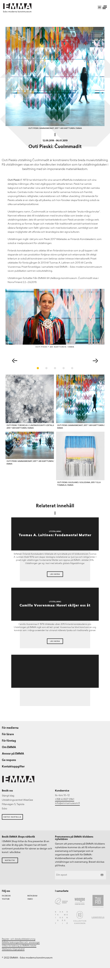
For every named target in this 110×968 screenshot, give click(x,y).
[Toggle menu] (104, 7)
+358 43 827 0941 (64, 799)
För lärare (8, 734)
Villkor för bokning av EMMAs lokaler (19, 946)
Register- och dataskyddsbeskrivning (18, 939)
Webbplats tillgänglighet (13, 949)
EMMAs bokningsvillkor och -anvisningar (21, 942)
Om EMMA (9, 747)
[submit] (102, 875)
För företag (9, 741)
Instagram (32, 896)
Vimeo (30, 899)
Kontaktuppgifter (13, 766)
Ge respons (9, 760)
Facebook (6, 896)
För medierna (10, 728)
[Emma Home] (17, 6)
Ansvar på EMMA (13, 754)
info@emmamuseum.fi (67, 803)
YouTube (6, 899)
